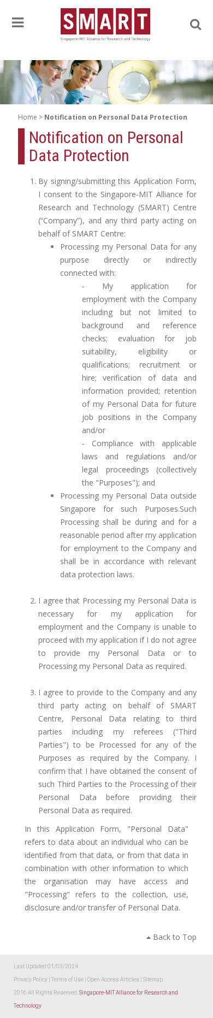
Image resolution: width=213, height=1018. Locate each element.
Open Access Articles (113, 979)
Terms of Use (68, 979)
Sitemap (153, 979)
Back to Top (174, 937)
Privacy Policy (31, 979)
